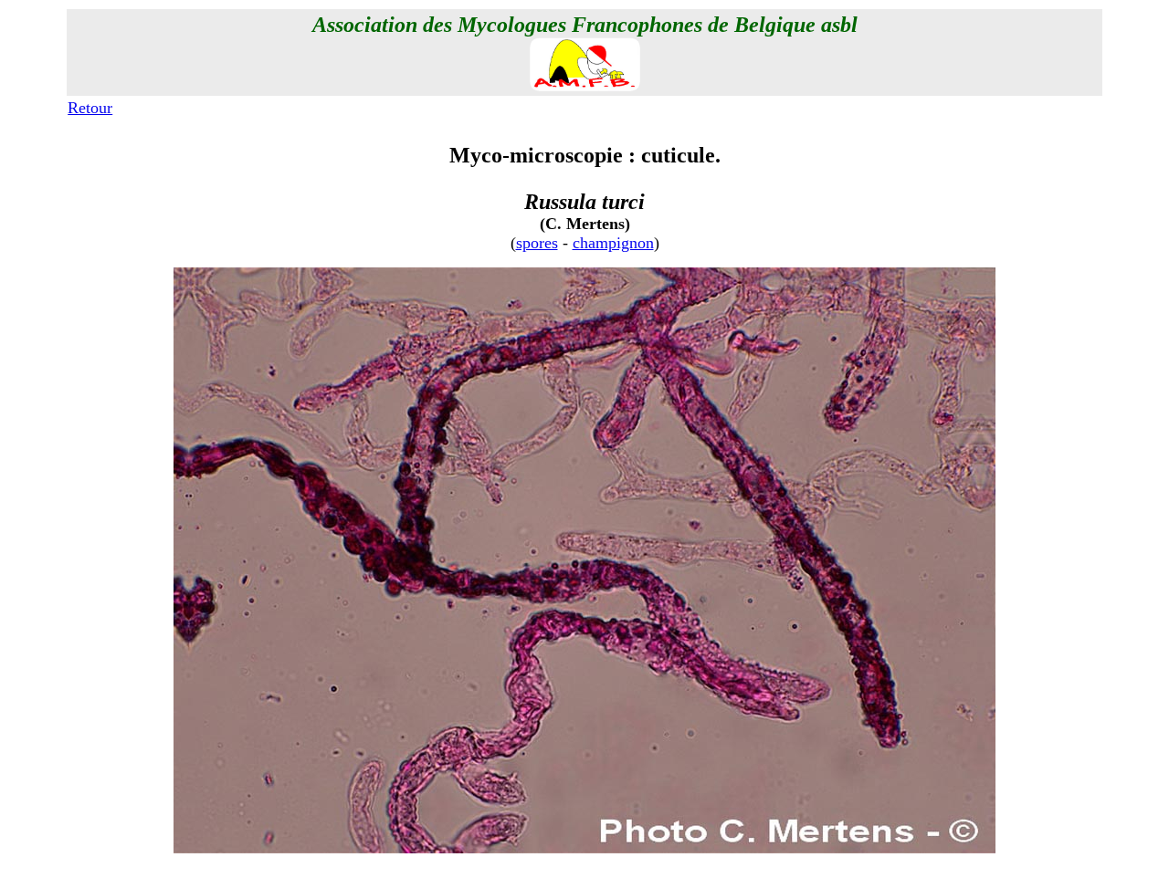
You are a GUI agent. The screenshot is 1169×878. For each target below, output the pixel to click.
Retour (90, 108)
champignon (613, 243)
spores (537, 243)
